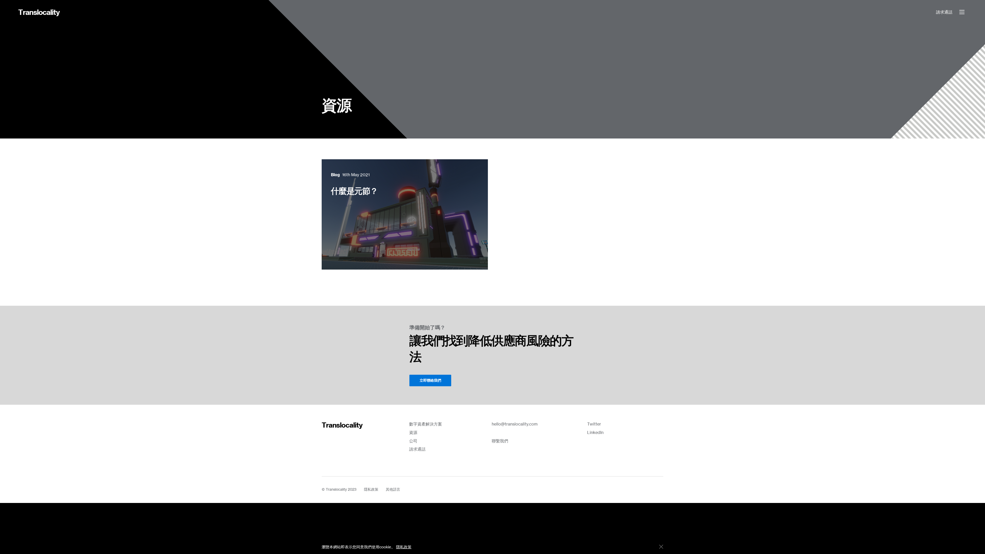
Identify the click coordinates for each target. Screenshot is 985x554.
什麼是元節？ (354, 191)
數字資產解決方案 (425, 424)
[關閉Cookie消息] (661, 547)
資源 (413, 433)
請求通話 (944, 12)
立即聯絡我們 (430, 380)
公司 (413, 441)
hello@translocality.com (515, 424)
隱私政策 (371, 489)
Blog (335, 175)
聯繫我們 (500, 441)
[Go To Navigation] (962, 12)
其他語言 (393, 489)
